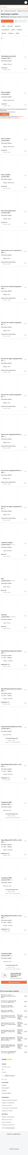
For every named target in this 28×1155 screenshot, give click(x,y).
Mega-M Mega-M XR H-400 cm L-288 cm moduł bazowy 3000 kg (8, 1032)
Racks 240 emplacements (8, 210)
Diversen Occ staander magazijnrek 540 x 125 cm (7, 1011)
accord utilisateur (15, 117)
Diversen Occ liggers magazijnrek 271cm (12, 506)
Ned (6, 1079)
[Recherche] (25, 7)
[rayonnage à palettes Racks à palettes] (14, 82)
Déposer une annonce (14, 982)
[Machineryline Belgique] (10, 2)
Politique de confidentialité (8, 1102)
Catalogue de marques (7, 1110)
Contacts (4, 1072)
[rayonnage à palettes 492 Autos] (14, 604)
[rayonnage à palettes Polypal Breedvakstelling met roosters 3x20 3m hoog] (14, 716)
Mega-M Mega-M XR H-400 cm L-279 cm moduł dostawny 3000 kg (8, 1024)
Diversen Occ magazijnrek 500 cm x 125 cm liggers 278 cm (8, 1052)
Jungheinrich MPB (6, 802)
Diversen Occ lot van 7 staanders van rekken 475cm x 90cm (8, 996)
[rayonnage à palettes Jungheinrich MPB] (14, 792)
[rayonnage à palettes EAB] (14, 568)
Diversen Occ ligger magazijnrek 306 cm (12, 358)
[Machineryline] (2, 11)
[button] (26, 2)
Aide (3, 1069)
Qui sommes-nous (6, 1066)
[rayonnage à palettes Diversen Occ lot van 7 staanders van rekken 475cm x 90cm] (14, 240)
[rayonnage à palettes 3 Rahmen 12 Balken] (14, 532)
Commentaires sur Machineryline (9, 1108)
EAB (2, 578)
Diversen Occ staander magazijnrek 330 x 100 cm (7, 1006)
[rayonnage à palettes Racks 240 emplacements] (14, 200)
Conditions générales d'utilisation (9, 1100)
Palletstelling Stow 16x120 (8, 56)
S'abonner (4, 114)
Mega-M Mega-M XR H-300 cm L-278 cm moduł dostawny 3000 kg (8, 1017)
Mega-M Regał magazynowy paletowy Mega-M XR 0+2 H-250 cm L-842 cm (8, 1039)
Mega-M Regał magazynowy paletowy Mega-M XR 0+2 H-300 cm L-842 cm (8, 1046)
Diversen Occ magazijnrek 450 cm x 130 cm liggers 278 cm (8, 1001)
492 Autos (4, 614)
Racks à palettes (5, 92)
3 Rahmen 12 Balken (7, 542)
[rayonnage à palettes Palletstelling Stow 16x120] (14, 45)
